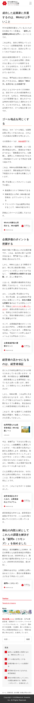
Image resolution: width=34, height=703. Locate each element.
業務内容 (10, 692)
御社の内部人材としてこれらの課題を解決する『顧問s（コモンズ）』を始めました (18, 680)
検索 (28, 639)
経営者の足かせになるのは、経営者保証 (18, 671)
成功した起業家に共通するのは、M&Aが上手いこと (18, 653)
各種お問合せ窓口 (25, 692)
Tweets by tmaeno (9, 603)
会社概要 (16, 692)
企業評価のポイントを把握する (18, 664)
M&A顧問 (22, 141)
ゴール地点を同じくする (16, 659)
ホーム (4, 692)
